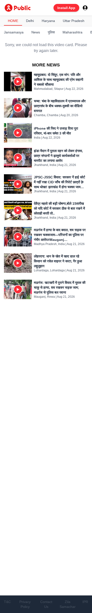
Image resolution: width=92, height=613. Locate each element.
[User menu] (85, 8)
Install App (66, 8)
